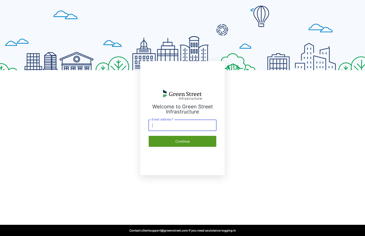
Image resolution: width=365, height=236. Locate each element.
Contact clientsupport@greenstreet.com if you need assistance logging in (182, 230)
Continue (182, 141)
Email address (162, 119)
